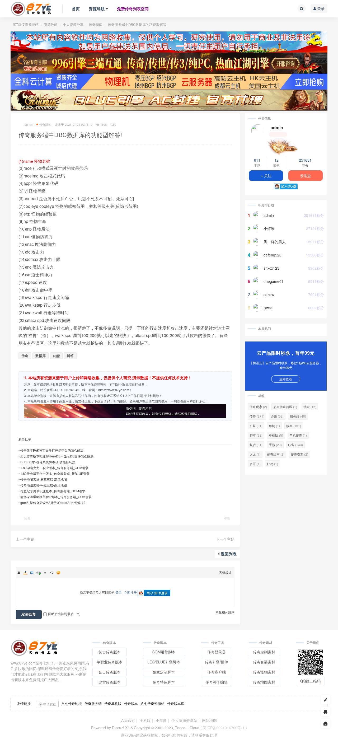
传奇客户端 (216, 672)
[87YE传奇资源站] (31, 8)
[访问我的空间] (257, 130)
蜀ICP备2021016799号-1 (224, 727)
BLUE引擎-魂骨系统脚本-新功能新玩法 (47, 462)
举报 (227, 518)
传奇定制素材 (264, 651)
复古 (256, 444)
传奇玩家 (258, 406)
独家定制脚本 (164, 672)
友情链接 (24, 703)
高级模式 (225, 572)
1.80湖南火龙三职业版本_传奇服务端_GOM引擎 (54, 467)
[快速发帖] (325, 700)
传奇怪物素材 (264, 672)
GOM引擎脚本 (164, 651)
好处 (272, 463)
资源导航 (97, 9)
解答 (70, 355)
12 (276, 160)
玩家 (309, 406)
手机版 (145, 720)
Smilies (58, 572)
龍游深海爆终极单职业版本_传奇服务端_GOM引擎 (56, 496)
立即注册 (130, 592)
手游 (275, 444)
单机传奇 (298, 435)
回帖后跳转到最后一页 (64, 613)
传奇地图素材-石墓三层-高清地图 (43, 479)
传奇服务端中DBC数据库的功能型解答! (137, 24)
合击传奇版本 (109, 672)
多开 (255, 463)
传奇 (24, 355)
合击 (277, 416)
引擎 (256, 425)
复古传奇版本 (109, 651)
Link (38, 572)
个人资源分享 (73, 24)
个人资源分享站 (184, 720)
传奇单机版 (112, 703)
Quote (45, 572)
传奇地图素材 (264, 682)
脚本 (256, 435)
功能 (56, 355)
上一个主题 (25, 539)
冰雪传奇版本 (109, 682)
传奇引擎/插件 (216, 662)
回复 (27, 518)
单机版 (276, 435)
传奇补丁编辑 (216, 682)
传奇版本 (275, 454)
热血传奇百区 (285, 406)
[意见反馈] (325, 723)
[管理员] (285, 146)
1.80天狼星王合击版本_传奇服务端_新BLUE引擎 (55, 473)
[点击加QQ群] (325, 711)
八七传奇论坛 (71, 703)
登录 (320, 8)
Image (32, 572)
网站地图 (209, 720)
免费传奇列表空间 (133, 9)
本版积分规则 (224, 612)
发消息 (305, 175)
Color (25, 572)
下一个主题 (225, 539)
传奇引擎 (299, 454)
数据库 (40, 355)
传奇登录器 (216, 651)
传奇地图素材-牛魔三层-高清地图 (43, 485)
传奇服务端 (93, 703)
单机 (274, 425)
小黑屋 (161, 720)
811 (257, 160)
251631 (305, 160)
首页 (76, 9)
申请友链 (49, 704)
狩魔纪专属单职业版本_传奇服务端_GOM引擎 (52, 491)
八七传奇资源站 (152, 703)
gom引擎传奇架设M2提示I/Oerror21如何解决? (53, 502)
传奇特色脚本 (164, 682)
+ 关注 (266, 175)
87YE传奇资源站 (26, 24)
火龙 (255, 454)
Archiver (128, 720)
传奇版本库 (175, 703)
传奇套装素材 (264, 662)
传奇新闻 (95, 24)
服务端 (298, 416)
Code (51, 572)
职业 (295, 444)
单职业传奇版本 (110, 662)
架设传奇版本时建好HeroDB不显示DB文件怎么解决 (56, 456)
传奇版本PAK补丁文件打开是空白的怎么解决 (51, 450)
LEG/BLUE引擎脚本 (163, 662)
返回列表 (229, 554)
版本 (293, 425)
